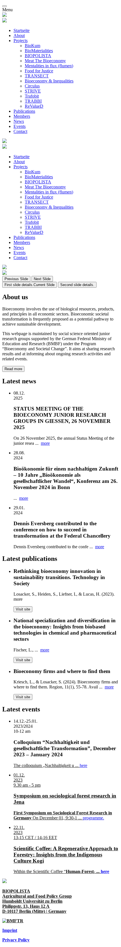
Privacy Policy (16, 939)
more (45, 443)
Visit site (23, 609)
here (83, 765)
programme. (93, 817)
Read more (13, 369)
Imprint (9, 930)
